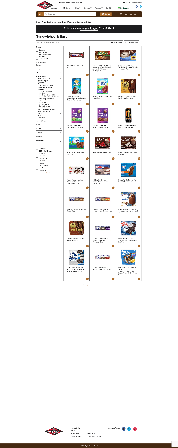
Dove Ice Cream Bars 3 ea (102, 153)
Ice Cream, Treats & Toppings (64, 22)
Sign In (128, 2)
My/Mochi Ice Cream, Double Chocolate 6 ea (100, 126)
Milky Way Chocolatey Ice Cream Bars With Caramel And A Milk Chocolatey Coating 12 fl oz (102, 68)
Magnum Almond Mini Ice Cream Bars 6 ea (75, 239)
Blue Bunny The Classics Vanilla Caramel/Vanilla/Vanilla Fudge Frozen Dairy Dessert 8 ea (128, 271)
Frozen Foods (47, 22)
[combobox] (41, 14)
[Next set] (95, 285)
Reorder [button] (108, 14)
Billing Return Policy (94, 436)
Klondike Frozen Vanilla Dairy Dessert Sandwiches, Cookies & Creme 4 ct (76, 269)
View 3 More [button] (49, 172)
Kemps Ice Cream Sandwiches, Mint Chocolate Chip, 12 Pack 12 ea (76, 98)
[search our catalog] (46, 14)
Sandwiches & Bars (84, 22)
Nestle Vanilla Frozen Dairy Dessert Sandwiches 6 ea (127, 181)
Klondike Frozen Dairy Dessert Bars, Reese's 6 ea (102, 210)
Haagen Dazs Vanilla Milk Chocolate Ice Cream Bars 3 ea (128, 211)
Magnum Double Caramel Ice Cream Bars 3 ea (127, 97)
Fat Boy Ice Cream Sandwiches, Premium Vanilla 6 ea (100, 182)
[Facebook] (137, 6)
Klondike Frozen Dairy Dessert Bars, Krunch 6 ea (102, 268)
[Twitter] (141, 6)
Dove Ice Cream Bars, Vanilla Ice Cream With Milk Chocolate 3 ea (128, 67)
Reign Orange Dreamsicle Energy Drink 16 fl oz (127, 126)
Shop (38, 22)
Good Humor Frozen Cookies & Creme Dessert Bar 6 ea (127, 240)
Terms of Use (91, 433)
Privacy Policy (92, 431)
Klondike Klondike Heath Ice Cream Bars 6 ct (76, 210)
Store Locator (76, 436)
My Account (75, 431)
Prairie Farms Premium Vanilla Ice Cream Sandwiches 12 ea (75, 182)
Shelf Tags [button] (40, 140)
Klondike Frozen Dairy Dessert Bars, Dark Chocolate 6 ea (100, 240)
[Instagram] (135, 429)
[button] (74, 2)
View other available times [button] (89, 30)
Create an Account (136, 2)
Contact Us (75, 433)
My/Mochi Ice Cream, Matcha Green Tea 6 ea (75, 126)
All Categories (41, 62)
